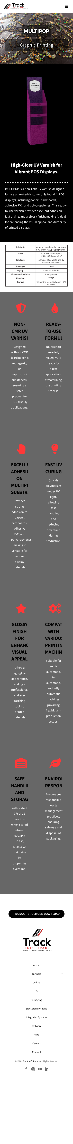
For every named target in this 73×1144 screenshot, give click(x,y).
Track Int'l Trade (30, 1061)
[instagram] (33, 1069)
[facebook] (26, 1069)
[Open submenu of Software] (62, 1026)
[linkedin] (46, 1069)
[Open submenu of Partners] (62, 974)
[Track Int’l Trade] (15, 4)
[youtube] (40, 1069)
